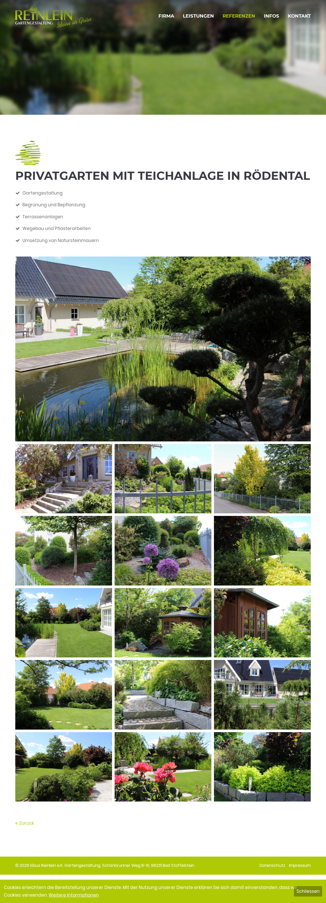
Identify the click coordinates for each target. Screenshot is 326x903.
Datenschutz (272, 865)
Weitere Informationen (74, 895)
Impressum (300, 865)
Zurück (26, 823)
